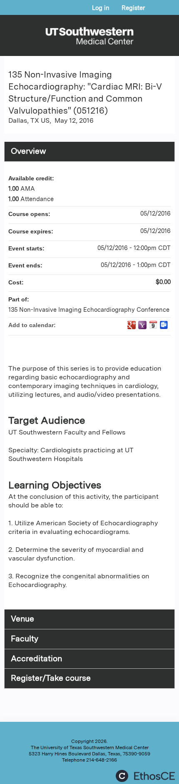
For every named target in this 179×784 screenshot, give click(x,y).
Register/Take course (51, 678)
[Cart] (154, 12)
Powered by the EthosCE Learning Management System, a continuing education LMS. (145, 776)
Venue (22, 619)
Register (133, 8)
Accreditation (36, 658)
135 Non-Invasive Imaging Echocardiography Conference (88, 309)
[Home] (89, 33)
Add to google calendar (131, 325)
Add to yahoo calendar (142, 325)
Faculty (24, 638)
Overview (28, 151)
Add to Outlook (164, 325)
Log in (100, 8)
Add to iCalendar (153, 324)
